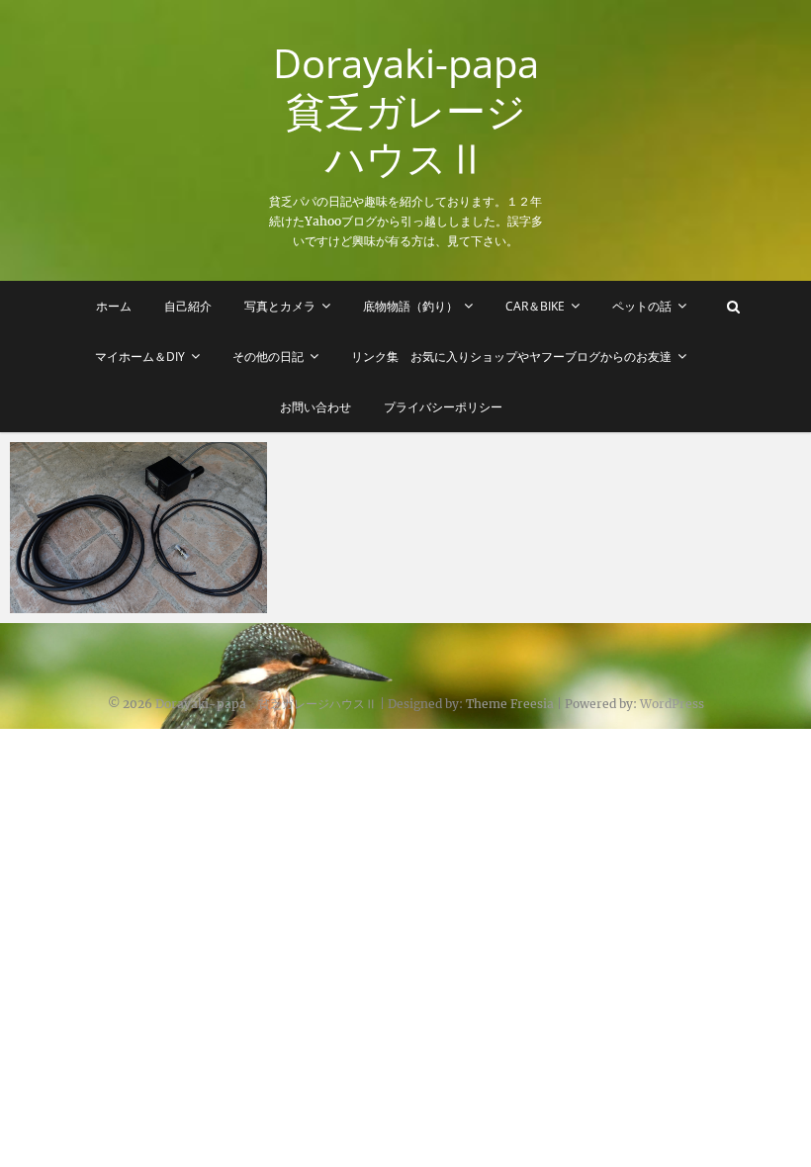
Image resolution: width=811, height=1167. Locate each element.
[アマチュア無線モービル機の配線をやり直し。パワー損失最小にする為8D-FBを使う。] (138, 527)
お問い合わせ (315, 407)
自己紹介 (188, 306)
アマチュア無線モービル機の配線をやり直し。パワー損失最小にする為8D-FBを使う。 (133, 580)
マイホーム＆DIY (140, 356)
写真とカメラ (279, 306)
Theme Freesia (510, 703)
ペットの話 (642, 306)
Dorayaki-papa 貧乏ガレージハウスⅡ (409, 111)
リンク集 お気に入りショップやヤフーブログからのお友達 (511, 356)
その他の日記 (268, 356)
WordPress (672, 703)
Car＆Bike (535, 306)
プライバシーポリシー (443, 407)
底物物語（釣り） (410, 306)
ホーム (114, 306)
